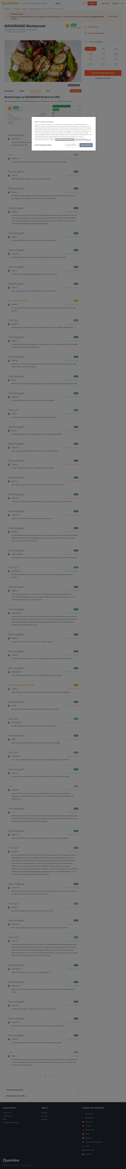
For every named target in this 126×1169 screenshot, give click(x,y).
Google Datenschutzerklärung (82, 139)
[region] (64, 134)
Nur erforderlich (71, 145)
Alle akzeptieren (86, 145)
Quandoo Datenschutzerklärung (65, 139)
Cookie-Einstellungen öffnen (43, 145)
